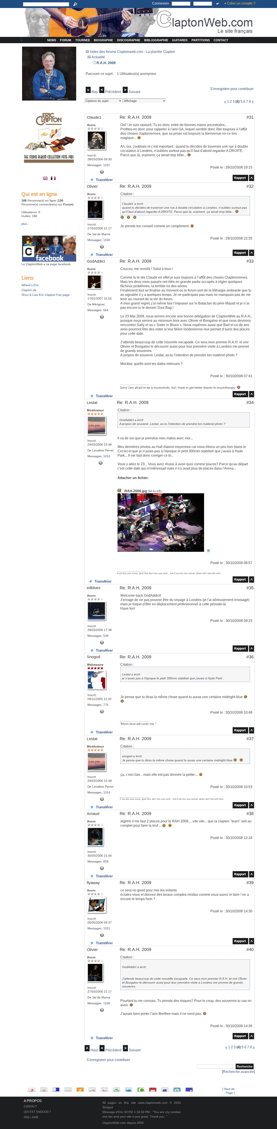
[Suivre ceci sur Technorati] (140, 1088)
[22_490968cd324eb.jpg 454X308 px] (164, 550)
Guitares (179, 40)
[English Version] (46, 180)
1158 (106, 240)
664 (105, 310)
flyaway (93, 883)
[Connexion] (218, 4)
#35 (250, 587)
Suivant (134, 92)
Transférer (104, 180)
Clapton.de (28, 290)
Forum (65, 40)
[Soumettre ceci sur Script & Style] (31, 1088)
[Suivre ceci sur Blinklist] (43, 1088)
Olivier (92, 186)
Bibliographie (156, 40)
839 (105, 861)
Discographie (128, 40)
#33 (250, 261)
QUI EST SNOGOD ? (37, 1111)
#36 (250, 656)
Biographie (103, 40)
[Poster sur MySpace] (164, 1088)
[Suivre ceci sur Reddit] (92, 1088)
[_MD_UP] (251, 180)
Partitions (201, 40)
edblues (93, 588)
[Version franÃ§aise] (53, 180)
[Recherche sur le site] (75, 4)
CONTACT (30, 1106)
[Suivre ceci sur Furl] (80, 1088)
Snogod (93, 657)
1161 (106, 165)
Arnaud (93, 814)
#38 (250, 813)
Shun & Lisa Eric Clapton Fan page (45, 294)
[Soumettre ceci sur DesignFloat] (177, 1088)
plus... (25, 223)
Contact (221, 40)
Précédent (113, 92)
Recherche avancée (238, 1072)
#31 (250, 117)
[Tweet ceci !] (128, 1088)
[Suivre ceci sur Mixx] (152, 1088)
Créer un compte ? (241, 3)
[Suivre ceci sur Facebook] (189, 1088)
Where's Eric (30, 285)
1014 (106, 456)
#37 (250, 738)
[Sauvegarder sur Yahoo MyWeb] (104, 1088)
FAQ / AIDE (31, 1117)
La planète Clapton (160, 52)
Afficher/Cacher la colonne (22, 41)
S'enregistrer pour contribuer (232, 89)
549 (105, 635)
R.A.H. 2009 (106, 63)
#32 (250, 186)
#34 (250, 402)
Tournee (82, 40)
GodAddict (96, 261)
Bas (95, 92)
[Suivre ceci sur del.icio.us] (55, 1088)
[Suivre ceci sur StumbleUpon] (116, 1088)
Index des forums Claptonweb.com (116, 52)
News (51, 40)
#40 (250, 949)
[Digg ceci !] (68, 1088)
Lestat (92, 403)
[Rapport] (240, 180)
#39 (250, 882)
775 (105, 704)
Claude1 (94, 117)
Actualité (98, 57)
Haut (94, 1050)
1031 (106, 928)
